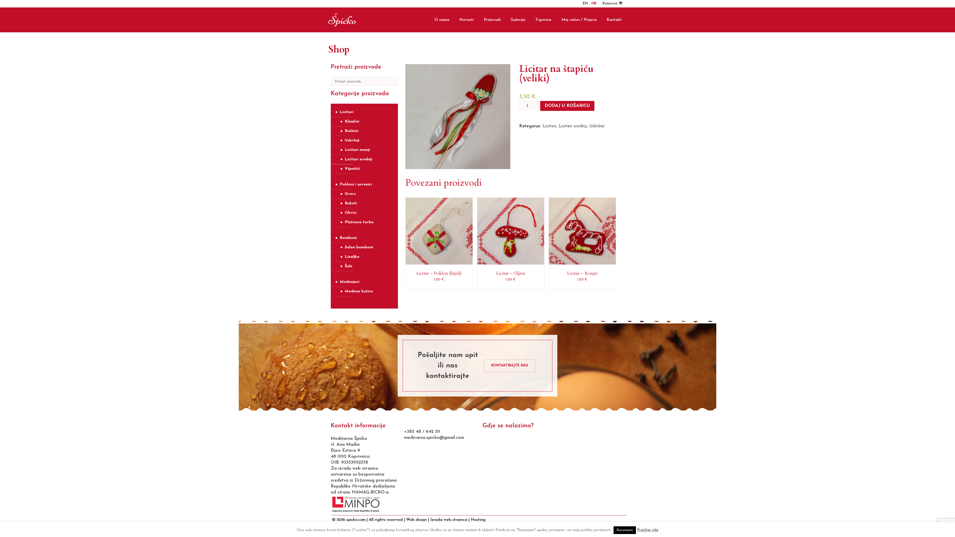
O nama (441, 20)
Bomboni (348, 238)
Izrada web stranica (448, 520)
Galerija (518, 20)
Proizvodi (492, 20)
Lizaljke (352, 257)
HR (593, 3)
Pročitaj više (647, 530)
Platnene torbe (359, 222)
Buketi (351, 203)
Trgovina (543, 20)
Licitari (346, 112)
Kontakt (614, 20)
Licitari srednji (358, 159)
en (586, 3)
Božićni (351, 131)
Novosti (466, 20)
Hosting (478, 520)
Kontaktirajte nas (509, 365)
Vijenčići (352, 169)
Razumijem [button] (625, 530)
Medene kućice (359, 291)
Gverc (350, 194)
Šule (348, 266)
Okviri (350, 213)
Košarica (611, 3)
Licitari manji (357, 150)
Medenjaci (349, 282)
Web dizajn (416, 520)
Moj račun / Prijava (579, 20)
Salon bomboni (359, 247)
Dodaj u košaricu (567, 106)
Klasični (352, 122)
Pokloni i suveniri (356, 184)
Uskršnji (352, 140)
